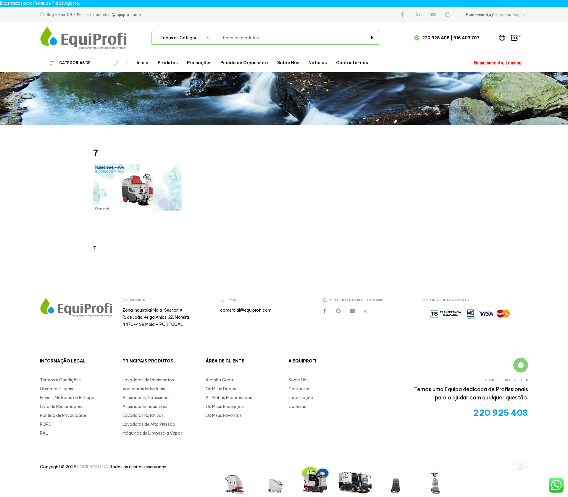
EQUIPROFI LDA (92, 467)
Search (371, 38)
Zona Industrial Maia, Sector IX (152, 310)
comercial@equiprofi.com (246, 310)
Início (98, 102)
